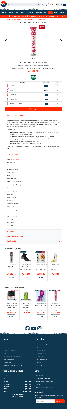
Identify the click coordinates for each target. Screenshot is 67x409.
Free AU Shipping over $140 (18, 16)
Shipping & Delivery (41, 344)
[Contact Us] (43, 4)
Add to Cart (34, 109)
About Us (6, 344)
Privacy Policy (39, 356)
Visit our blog (39, 375)
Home (8, 19)
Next (61, 41)
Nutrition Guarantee (41, 350)
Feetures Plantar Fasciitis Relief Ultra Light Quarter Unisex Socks (26, 267)
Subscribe (59, 401)
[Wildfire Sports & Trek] (3, 4)
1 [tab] (32, 58)
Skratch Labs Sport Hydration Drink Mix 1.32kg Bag (41, 267)
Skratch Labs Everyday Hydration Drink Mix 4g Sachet (56, 267)
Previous (6, 41)
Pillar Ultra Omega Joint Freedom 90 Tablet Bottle (11, 305)
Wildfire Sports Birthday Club (44, 387)
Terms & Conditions (41, 359)
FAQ (5, 353)
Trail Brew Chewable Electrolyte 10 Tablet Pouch (26, 305)
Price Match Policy (41, 353)
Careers (38, 384)
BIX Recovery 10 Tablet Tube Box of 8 (41, 305)
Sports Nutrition (28, 19)
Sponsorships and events (43, 378)
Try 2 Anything (40, 347)
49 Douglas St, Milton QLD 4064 (11, 375)
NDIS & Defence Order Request (12, 356)
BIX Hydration (15, 159)
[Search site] (38, 4)
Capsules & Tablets (40, 19)
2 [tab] (34, 58)
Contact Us (7, 347)
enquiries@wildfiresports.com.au (13, 365)
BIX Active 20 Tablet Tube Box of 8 (55, 305)
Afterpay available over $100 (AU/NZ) (53, 16)
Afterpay (38, 362)
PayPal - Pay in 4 (40, 365)
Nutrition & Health (17, 19)
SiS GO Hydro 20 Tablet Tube (11, 266)
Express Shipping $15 (34, 16)
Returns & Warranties (10, 350)
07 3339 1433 (7, 362)
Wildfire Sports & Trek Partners (44, 381)
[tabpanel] (33, 41)
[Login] (46, 4)
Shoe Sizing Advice (9, 359)
